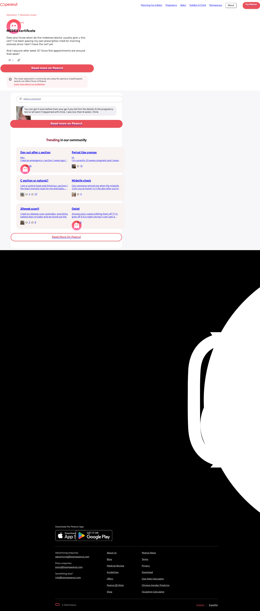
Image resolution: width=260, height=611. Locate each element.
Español (213, 605)
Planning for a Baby (151, 5)
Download (147, 572)
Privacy (146, 566)
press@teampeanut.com (69, 567)
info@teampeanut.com (68, 578)
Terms (145, 559)
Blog (109, 559)
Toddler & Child (197, 5)
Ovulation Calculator (153, 592)
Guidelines (113, 572)
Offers (110, 579)
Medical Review (115, 566)
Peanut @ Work (115, 585)
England (20, 22)
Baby (183, 5)
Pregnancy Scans (28, 15)
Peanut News (149, 553)
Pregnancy (171, 5)
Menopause (215, 5)
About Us (112, 553)
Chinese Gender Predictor (156, 585)
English (200, 605)
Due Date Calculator (153, 579)
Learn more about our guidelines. (29, 84)
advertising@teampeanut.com (72, 557)
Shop (109, 592)
